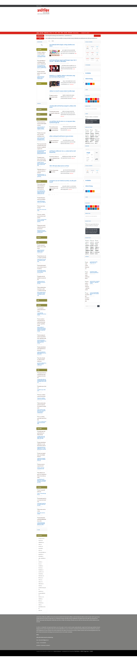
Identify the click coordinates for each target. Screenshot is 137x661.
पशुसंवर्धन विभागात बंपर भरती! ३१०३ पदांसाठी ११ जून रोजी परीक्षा (41, 260)
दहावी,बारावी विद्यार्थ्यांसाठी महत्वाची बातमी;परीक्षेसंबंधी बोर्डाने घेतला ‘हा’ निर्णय (41, 523)
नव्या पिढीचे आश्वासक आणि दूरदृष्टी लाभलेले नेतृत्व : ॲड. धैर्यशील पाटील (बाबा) (41, 437)
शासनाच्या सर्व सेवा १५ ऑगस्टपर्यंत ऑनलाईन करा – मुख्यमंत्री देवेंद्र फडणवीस (94, 282)
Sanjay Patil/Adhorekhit (55, 47)
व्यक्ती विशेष (40, 599)
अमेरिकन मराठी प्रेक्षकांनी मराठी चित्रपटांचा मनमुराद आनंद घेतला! (61, 136)
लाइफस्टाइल (40, 591)
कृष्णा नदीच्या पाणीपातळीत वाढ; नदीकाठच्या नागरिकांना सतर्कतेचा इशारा (41, 364)
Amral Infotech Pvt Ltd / (65, 651)
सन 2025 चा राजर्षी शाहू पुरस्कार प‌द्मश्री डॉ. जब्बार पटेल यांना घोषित (41, 422)
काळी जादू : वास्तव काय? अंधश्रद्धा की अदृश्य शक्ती (40, 468)
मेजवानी (40, 585)
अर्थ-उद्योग (65, 33)
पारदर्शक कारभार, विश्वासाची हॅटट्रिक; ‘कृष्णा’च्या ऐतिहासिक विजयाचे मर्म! (41, 459)
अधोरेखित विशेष (40, 542)
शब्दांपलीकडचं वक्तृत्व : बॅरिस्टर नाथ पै (41, 390)
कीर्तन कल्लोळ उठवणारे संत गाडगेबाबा (41, 513)
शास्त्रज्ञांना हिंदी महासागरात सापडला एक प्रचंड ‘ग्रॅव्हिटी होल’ (41, 202)
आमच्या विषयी (40, 548)
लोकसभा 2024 (41, 597)
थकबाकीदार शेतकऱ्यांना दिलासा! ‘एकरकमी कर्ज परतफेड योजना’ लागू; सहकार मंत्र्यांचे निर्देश (41, 164)
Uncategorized (41, 538)
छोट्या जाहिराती (40, 556)
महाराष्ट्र (50, 33)
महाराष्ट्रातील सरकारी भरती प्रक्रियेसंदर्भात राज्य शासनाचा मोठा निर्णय (41, 282)
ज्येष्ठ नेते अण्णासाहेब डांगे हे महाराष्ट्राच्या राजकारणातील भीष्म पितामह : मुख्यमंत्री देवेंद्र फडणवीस (41, 342)
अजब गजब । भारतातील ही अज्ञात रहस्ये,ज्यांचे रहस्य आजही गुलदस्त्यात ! (41, 220)
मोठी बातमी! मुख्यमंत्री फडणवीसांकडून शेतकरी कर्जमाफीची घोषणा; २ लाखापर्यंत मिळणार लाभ (58, 35)
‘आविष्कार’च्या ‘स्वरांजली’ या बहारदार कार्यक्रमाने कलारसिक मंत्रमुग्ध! (62, 91)
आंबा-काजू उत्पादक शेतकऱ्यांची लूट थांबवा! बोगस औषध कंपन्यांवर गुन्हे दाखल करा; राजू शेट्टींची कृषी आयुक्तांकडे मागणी (41, 152)
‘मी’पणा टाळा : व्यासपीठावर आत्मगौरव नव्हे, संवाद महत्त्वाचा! (41, 399)
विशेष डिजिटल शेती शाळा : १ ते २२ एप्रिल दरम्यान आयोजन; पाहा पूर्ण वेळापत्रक (41, 175)
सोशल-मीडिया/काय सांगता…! (42, 606)
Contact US (83, 33)
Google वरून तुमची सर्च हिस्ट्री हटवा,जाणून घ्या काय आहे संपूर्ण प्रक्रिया (94, 293)
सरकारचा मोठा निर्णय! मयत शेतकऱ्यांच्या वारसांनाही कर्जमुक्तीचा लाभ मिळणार (41, 128)
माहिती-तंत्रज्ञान (40, 583)
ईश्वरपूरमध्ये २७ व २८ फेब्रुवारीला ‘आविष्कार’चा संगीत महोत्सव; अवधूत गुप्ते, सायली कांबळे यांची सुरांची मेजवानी (62, 76)
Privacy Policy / (72, 651)
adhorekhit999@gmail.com (44, 640)
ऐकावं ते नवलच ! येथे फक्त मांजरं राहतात (41, 210)
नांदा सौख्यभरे (40, 566)
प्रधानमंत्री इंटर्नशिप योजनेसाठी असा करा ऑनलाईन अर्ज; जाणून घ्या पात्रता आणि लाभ (41, 271)
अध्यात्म (39, 544)
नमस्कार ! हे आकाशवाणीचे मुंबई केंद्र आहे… (41, 494)
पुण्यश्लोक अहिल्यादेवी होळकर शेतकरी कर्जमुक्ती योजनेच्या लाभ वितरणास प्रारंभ (41, 353)
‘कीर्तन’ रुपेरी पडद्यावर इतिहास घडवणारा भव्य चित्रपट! (59, 166)
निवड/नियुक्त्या (40, 570)
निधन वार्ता (40, 568)
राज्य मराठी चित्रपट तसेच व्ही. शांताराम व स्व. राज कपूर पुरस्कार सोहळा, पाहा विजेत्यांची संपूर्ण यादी (62, 122)
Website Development (57, 651)
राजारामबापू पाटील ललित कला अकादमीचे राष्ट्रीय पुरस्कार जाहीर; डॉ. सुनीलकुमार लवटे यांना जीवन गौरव (41, 381)
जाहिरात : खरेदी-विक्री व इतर (42, 558)
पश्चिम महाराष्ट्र (46, 33)
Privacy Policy (75, 33)
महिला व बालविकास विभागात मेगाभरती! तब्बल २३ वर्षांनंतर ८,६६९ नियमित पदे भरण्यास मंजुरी (41, 294)
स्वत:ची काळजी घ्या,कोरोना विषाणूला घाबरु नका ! (93, 262)
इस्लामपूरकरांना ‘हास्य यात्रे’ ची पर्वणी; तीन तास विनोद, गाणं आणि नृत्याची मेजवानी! (62, 181)
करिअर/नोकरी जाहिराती (41, 552)
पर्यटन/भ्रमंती (40, 573)
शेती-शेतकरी (70, 33)
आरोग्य (56, 33)
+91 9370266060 (43, 643)
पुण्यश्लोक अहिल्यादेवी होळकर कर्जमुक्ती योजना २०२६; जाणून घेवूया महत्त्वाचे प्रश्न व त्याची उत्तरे (41, 448)
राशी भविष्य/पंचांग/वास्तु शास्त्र (42, 587)
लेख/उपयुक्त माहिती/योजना (42, 593)
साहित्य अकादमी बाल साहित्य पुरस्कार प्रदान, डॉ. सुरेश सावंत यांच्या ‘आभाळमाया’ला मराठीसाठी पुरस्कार (41, 411)
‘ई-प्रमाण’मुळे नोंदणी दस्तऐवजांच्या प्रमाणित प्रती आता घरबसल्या (41, 314)
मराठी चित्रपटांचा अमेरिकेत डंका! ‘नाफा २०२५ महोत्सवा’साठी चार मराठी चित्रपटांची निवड (62, 151)
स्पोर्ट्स (59, 33)
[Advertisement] (68, 23)
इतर (79, 33)
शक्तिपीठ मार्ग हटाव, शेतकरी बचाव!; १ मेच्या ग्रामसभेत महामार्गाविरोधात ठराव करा (41, 139)
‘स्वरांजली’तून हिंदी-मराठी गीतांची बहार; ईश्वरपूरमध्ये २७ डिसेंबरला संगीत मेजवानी (62, 106)
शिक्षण (62, 33)
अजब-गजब (40, 540)
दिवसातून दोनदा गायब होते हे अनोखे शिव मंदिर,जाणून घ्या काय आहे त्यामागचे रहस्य (41, 231)
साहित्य (39, 604)
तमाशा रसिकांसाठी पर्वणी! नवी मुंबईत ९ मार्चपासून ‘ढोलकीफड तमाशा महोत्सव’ (62, 45)
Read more (72, 84)
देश (53, 33)
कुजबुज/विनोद (40, 554)
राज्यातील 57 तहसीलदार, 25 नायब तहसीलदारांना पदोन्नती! (41, 56)
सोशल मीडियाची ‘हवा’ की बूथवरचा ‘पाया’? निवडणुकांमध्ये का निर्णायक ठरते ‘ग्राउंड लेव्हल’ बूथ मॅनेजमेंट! (41, 481)
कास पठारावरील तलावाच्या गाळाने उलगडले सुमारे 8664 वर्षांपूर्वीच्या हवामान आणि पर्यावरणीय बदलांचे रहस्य (41, 192)
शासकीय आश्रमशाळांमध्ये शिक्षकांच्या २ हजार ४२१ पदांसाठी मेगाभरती (40, 77)
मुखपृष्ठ (38, 33)
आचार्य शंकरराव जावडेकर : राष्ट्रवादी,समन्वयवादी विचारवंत (94, 272)
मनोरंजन (67, 47)
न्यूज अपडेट (41, 33)
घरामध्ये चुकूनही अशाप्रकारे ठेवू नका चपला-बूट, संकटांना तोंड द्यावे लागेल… (41, 504)
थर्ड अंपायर (40, 562)
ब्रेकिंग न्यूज (40, 577)
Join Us (88, 33)
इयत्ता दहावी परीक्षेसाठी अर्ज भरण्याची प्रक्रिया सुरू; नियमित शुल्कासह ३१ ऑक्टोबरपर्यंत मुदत (41, 66)
